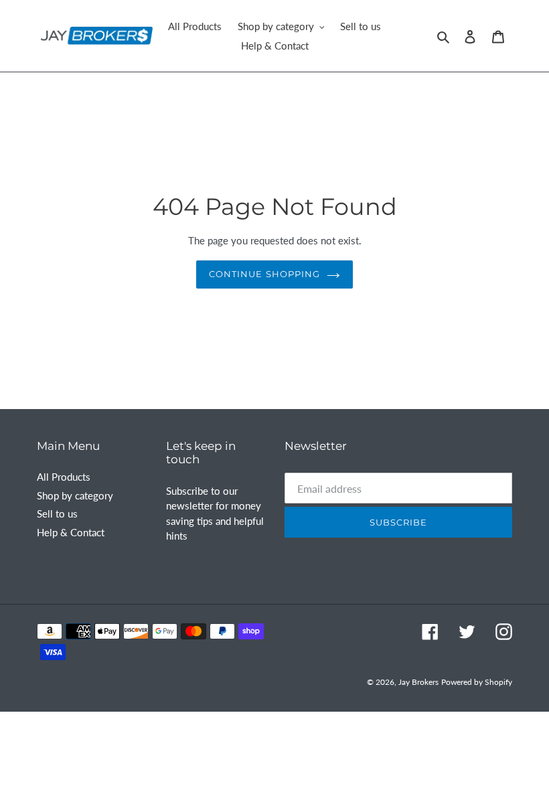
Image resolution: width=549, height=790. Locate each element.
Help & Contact (70, 532)
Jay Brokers (418, 682)
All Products (63, 477)
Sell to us (57, 513)
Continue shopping (264, 273)
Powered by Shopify (476, 682)
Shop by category (75, 495)
